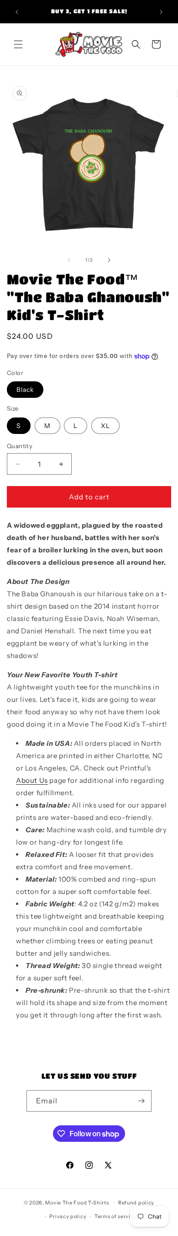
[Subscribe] (141, 1101)
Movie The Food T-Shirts (77, 1202)
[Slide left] (69, 260)
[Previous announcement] (17, 12)
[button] (18, 44)
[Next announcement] (161, 12)
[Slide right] (109, 260)
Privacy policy (67, 1216)
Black (25, 389)
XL (105, 426)
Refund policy (136, 1202)
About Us (32, 780)
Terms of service (115, 1216)
